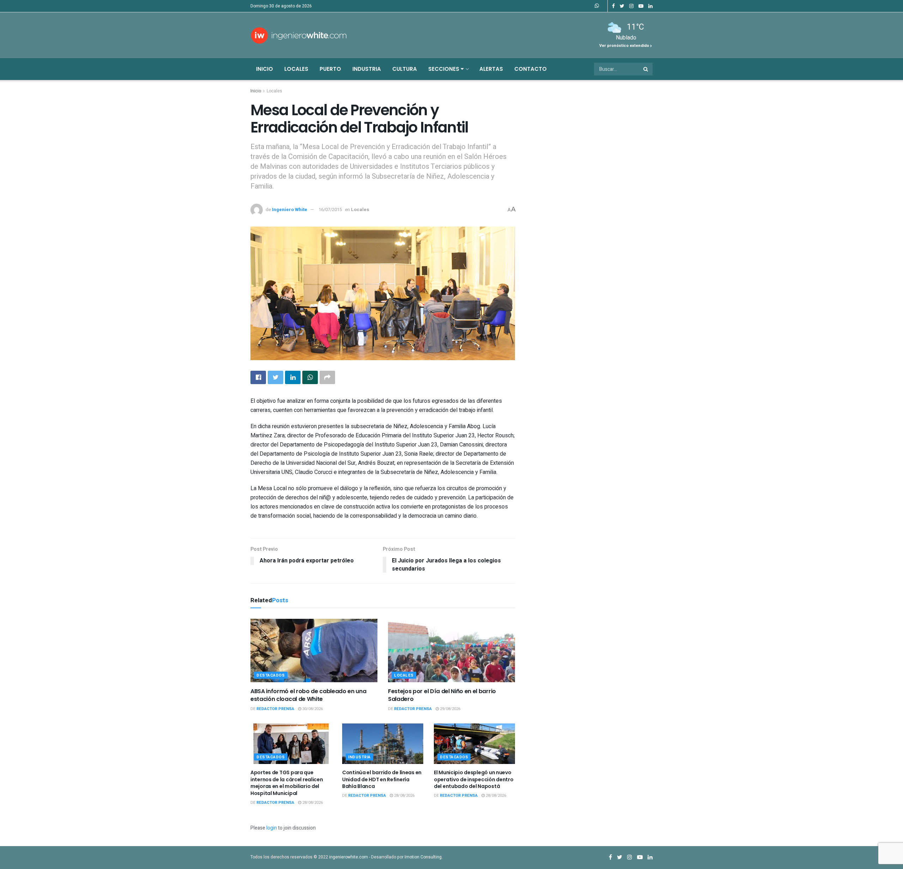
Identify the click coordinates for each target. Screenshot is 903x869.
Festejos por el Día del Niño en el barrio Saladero (442, 695)
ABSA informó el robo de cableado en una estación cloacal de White (308, 695)
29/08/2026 (449, 709)
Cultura (404, 69)
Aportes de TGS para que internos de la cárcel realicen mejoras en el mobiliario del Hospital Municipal (286, 783)
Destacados (270, 675)
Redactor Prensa (275, 709)
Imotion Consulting (423, 857)
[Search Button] (646, 69)
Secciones (444, 69)
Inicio (264, 69)
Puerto (330, 69)
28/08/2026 (312, 803)
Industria (366, 69)
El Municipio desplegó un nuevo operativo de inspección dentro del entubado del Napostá (474, 779)
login (271, 828)
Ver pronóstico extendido (624, 46)
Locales (296, 69)
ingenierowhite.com (348, 857)
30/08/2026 (312, 709)
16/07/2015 (330, 209)
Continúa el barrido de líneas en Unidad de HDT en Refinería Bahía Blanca (382, 779)
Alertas (491, 69)
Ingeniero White (289, 209)
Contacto (530, 69)
